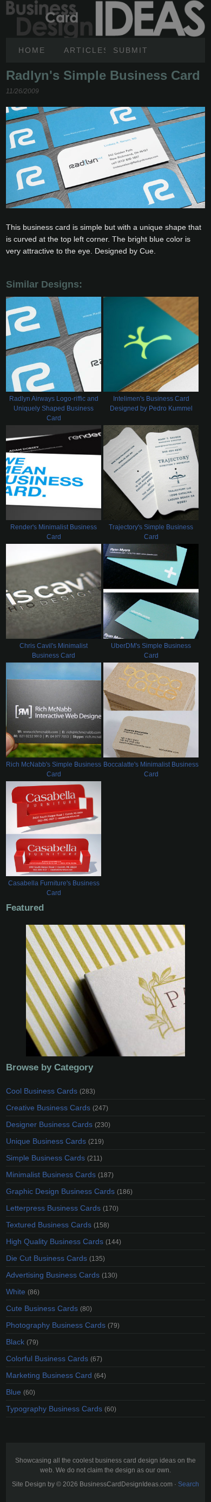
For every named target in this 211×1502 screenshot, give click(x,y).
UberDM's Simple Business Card (151, 650)
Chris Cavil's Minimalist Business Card (53, 650)
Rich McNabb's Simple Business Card (53, 769)
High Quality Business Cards (63, 1241)
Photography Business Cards (63, 1325)
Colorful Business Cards (54, 1358)
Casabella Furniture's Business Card (54, 888)
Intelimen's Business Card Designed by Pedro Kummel (151, 403)
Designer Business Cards (58, 1124)
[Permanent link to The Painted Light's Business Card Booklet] (105, 990)
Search (188, 1484)
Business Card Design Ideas (105, 6)
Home (31, 50)
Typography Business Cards (61, 1408)
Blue (20, 1392)
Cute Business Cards (49, 1308)
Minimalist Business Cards (60, 1174)
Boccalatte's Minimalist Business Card (151, 769)
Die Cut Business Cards (55, 1258)
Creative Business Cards (57, 1107)
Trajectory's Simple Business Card (151, 532)
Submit (130, 50)
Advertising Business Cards (61, 1275)
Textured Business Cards (57, 1224)
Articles (85, 50)
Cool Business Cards (50, 1091)
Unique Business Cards (55, 1141)
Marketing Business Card (56, 1375)
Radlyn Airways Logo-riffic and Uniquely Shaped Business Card (53, 408)
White (22, 1291)
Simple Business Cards (54, 1157)
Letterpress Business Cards (62, 1208)
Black (22, 1341)
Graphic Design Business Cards (69, 1191)
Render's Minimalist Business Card (53, 532)
